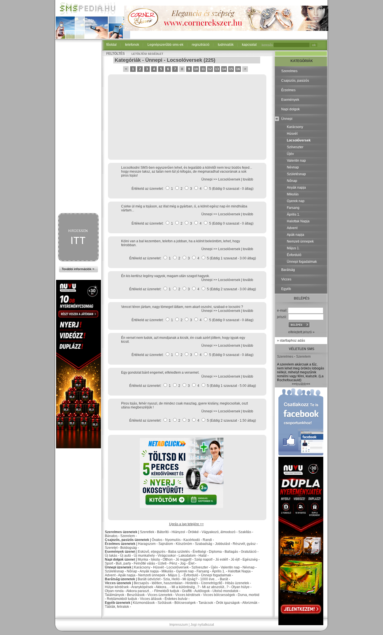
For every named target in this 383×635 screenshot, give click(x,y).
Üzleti (162, 563)
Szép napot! (203, 559)
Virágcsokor (167, 556)
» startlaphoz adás (291, 340)
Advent (110, 575)
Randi (207, 540)
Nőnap (132, 571)
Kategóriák (128, 60)
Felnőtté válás (144, 563)
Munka (143, 559)
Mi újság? (190, 579)
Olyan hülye (240, 587)
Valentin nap (230, 567)
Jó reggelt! (184, 559)
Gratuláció (249, 552)
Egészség (250, 559)
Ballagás (231, 552)
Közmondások (144, 603)
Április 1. (218, 571)
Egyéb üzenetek (117, 603)
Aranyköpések (142, 587)
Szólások (165, 603)
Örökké (193, 532)
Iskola (155, 559)
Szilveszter (200, 567)
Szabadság (203, 544)
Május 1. (174, 575)
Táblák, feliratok (117, 607)
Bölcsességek (185, 603)
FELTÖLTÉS (115, 54)
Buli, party (123, 563)
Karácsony (142, 567)
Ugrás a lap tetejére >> (186, 524)
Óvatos (157, 540)
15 (231, 69)
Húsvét (158, 567)
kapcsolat (249, 45)
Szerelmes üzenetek (121, 532)
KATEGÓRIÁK (301, 61)
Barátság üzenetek (120, 579)
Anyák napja (149, 571)
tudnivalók (226, 45)
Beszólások (136, 595)
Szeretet (111, 548)
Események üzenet (120, 552)
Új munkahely (144, 556)
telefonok (132, 45)
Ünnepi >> (209, 179)
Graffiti (187, 591)
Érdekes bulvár (176, 599)
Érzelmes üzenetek (120, 544)
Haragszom (147, 544)
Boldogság (128, 548)
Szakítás (244, 532)
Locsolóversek (184, 60)
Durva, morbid (248, 595)
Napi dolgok (290, 109)
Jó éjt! (235, 559)
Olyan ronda (114, 591)
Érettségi (199, 552)
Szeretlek (147, 532)
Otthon (168, 559)
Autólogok (202, 591)
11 (203, 69)
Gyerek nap (185, 571)
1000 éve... (208, 579)
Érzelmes (288, 90)
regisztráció (200, 45)
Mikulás (167, 571)
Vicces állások (151, 599)
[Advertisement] (78, 127)
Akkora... (162, 587)
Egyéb (286, 289)
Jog (183, 563)
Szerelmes (289, 71)
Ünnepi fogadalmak (216, 575)
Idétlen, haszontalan (167, 583)
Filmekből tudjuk (166, 591)
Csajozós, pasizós (295, 81)
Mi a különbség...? (185, 587)
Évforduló (191, 575)
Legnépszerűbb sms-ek (165, 45)
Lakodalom (187, 556)
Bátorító (163, 532)
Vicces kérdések (187, 595)
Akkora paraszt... (138, 591)
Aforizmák (249, 603)
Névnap (249, 567)
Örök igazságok (228, 603)
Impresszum (178, 625)
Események (290, 100)
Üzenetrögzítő (211, 583)
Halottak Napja (239, 571)
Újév (214, 567)
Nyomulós (173, 540)
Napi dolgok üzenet (120, 559)
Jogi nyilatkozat (202, 625)
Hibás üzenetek (237, 583)
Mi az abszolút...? (215, 587)
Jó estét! (221, 559)
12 (210, 69)
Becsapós (141, 583)
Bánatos (111, 536)
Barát (224, 579)
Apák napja (126, 575)
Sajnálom (165, 544)
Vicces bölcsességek (219, 595)
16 (238, 69)
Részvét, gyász (244, 544)
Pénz (173, 563)
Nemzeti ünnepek (151, 575)
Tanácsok (206, 603)
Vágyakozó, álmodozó (219, 532)
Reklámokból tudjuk (122, 599)
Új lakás (111, 556)
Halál (203, 556)
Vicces (286, 279)
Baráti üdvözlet (149, 579)
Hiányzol (178, 532)
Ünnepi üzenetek (118, 567)
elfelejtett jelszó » (301, 332)
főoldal (111, 45)
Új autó (125, 556)
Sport (109, 563)
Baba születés (179, 552)
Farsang (203, 571)
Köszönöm (184, 544)
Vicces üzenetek (118, 583)
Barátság (288, 270)
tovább (248, 179)
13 (217, 69)
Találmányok (114, 595)
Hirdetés (191, 583)
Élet (191, 563)
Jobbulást (222, 544)
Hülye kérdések (117, 587)
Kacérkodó (191, 540)
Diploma (215, 552)
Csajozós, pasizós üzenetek (127, 540)
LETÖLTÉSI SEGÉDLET (147, 53)
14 (224, 69)
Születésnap (114, 571)
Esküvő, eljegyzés (151, 552)
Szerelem (127, 536)
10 (196, 69)
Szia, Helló (171, 579)
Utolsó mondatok (225, 591)
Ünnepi (153, 60)
